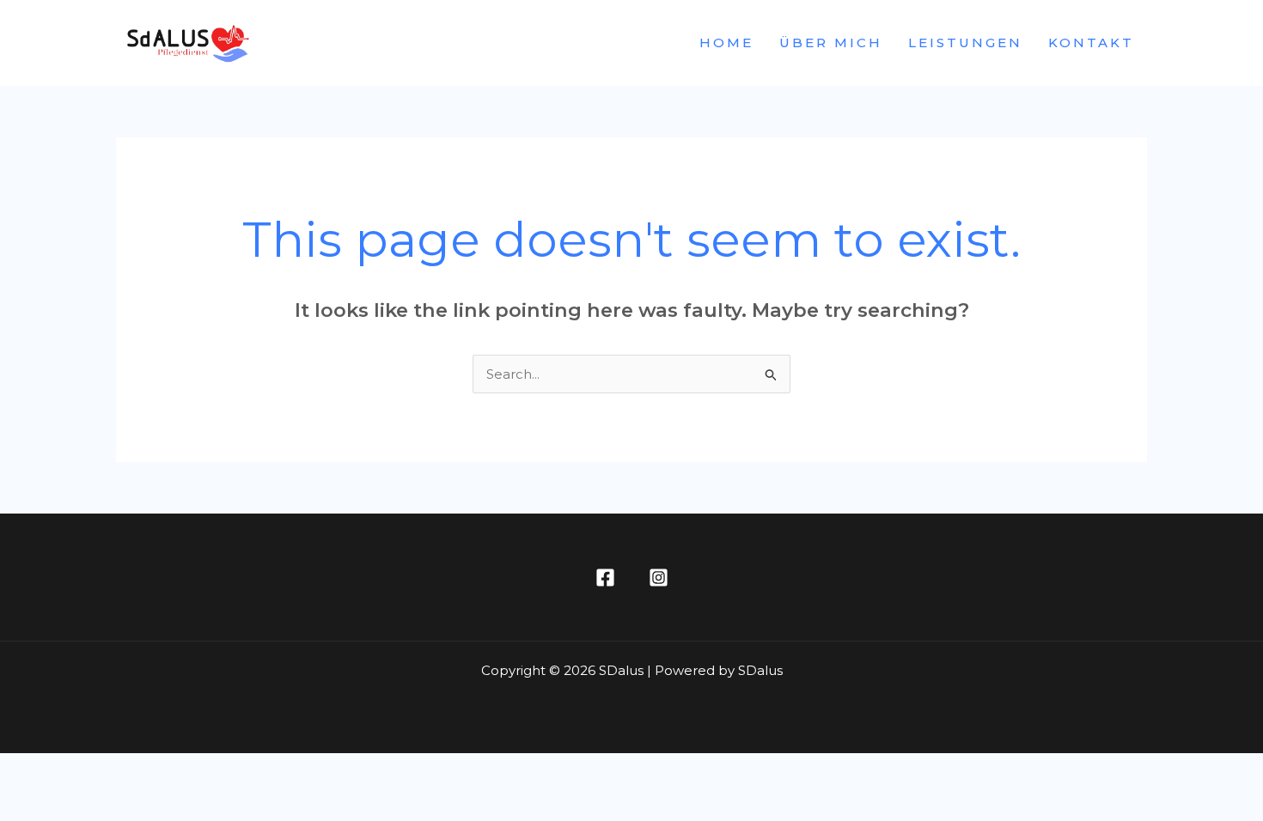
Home (726, 42)
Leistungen (965, 42)
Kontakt (1091, 42)
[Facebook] (605, 577)
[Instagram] (658, 577)
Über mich (830, 42)
